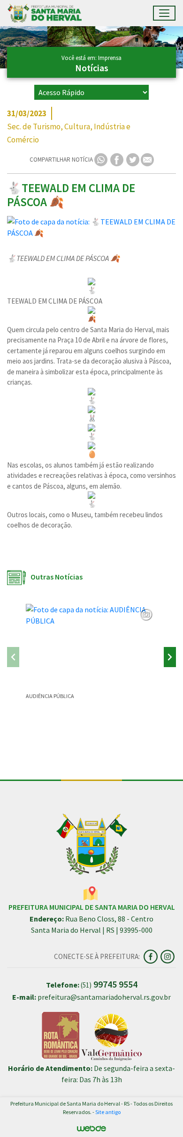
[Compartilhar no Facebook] (117, 159)
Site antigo (108, 1111)
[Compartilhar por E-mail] (147, 159)
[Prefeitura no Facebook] (152, 955)
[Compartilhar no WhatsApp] (101, 159)
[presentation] (13, 657)
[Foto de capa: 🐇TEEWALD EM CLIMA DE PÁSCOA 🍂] (91, 227)
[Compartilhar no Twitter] (133, 159)
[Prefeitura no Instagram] (168, 955)
